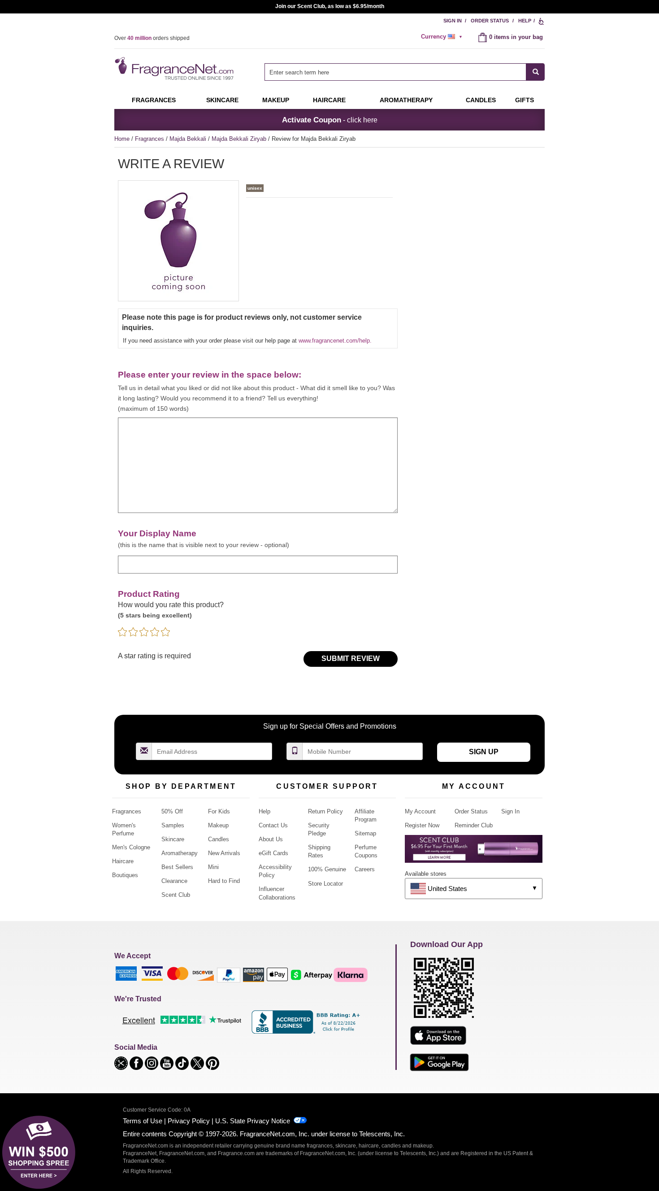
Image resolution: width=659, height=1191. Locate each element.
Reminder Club (474, 825)
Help (524, 20)
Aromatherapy (179, 853)
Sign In (452, 20)
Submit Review (350, 658)
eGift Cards (273, 853)
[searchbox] (395, 72)
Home (122, 138)
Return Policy (325, 811)
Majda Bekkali (188, 138)
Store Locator (325, 883)
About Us (271, 839)
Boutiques (125, 875)
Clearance (174, 881)
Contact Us (273, 825)
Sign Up (484, 752)
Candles (218, 839)
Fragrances (154, 100)
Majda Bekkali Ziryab (240, 138)
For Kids (219, 811)
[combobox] (404, 72)
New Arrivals (224, 853)
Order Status (490, 20)
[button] (122, 1062)
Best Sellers (177, 867)
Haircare (329, 100)
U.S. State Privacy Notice (252, 1121)
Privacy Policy (189, 1121)
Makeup (275, 100)
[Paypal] (228, 974)
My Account (420, 811)
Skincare (222, 100)
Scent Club (175, 894)
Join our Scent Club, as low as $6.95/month (329, 6)
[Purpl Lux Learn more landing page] (473, 852)
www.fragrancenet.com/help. (335, 340)
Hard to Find (224, 881)
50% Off (172, 811)
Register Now (422, 825)
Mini (213, 867)
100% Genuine (327, 869)
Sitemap (365, 833)
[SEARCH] (535, 72)
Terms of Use (142, 1121)
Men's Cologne (131, 847)
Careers (365, 869)
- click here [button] (329, 119)
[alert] (443, 37)
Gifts (524, 100)
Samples (172, 825)
